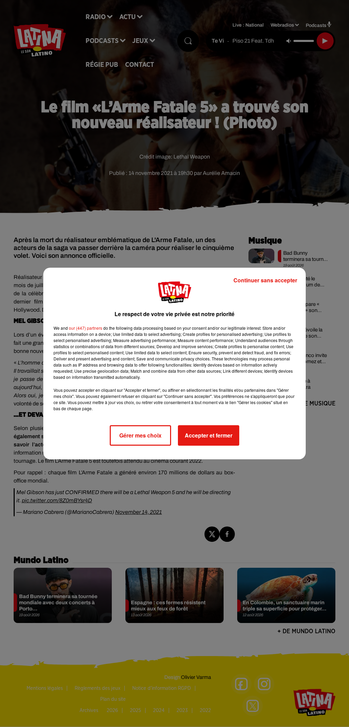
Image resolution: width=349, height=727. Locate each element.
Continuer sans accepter (265, 280)
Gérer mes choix (140, 435)
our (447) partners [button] (85, 328)
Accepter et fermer (208, 435)
